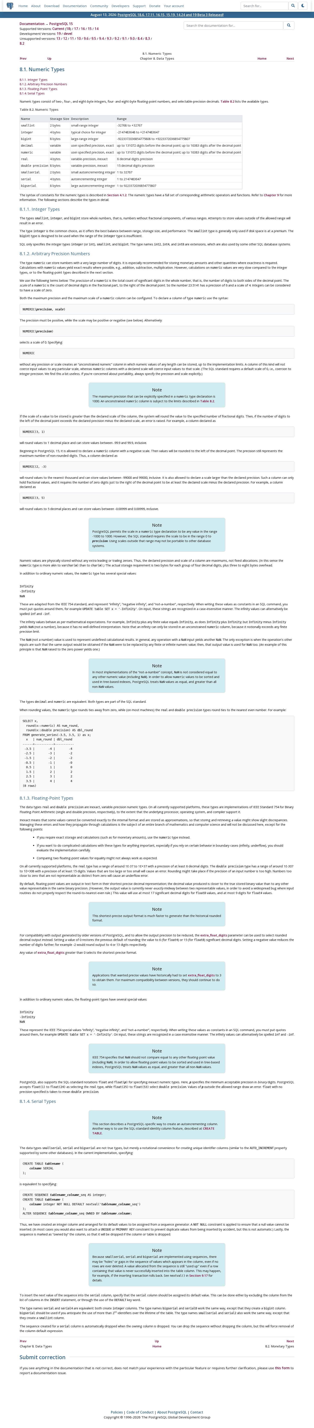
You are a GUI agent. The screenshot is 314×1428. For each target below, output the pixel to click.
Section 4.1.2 (116, 195)
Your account (174, 6)
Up (49, 58)
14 (96, 29)
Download (51, 6)
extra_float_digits (213, 935)
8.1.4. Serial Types (32, 93)
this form (282, 1368)
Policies (117, 1412)
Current (58, 29)
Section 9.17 (198, 1275)
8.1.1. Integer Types (33, 80)
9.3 (109, 38)
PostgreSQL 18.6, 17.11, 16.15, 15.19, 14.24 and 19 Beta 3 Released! (171, 15)
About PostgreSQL (172, 1412)
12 (65, 38)
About (36, 6)
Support (139, 6)
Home (23, 6)
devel (68, 33)
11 (72, 38)
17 (76, 29)
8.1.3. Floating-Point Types (38, 89)
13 (58, 38)
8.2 (22, 43)
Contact (196, 1412)
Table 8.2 (227, 101)
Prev (23, 58)
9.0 (132, 38)
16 (83, 29)
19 (59, 33)
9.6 (86, 38)
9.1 (124, 38)
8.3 (147, 38)
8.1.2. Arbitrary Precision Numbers (43, 84)
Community (99, 6)
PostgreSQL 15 (61, 24)
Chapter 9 (271, 195)
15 (90, 29)
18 (68, 29)
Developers (120, 6)
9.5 (93, 38)
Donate (154, 6)
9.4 (101, 38)
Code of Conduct (140, 1412)
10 (79, 38)
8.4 (140, 38)
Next (290, 58)
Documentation (75, 6)
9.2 (116, 38)
